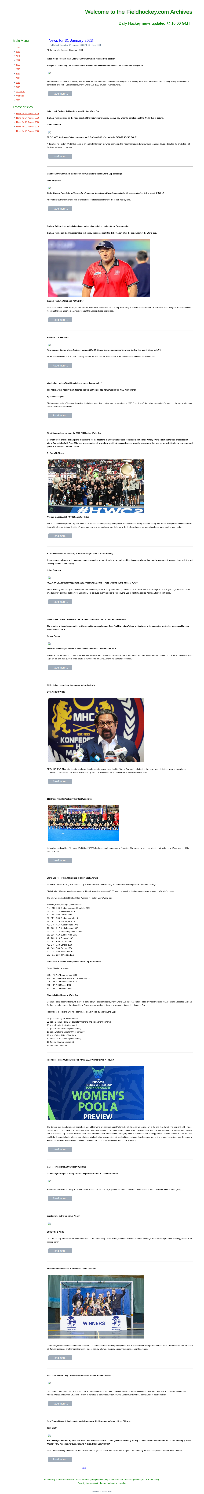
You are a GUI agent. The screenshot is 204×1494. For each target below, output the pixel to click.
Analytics (20, 96)
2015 (18, 82)
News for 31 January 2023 (71, 40)
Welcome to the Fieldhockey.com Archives (138, 11)
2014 (18, 87)
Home (18, 47)
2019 (18, 60)
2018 (18, 69)
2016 (18, 78)
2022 (18, 51)
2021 (18, 56)
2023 (18, 100)
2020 (18, 65)
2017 (18, 74)
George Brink (107, 1491)
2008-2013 (20, 91)
